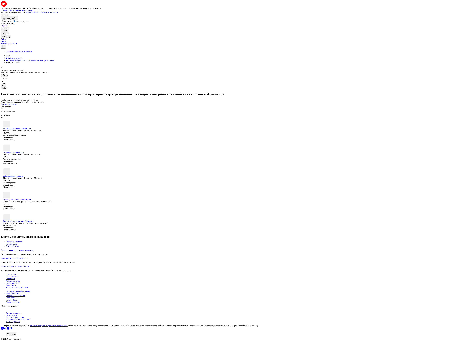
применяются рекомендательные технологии (48, 326)
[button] (3, 39)
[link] (5, 33)
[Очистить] (4, 75)
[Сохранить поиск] (3, 85)
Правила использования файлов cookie (42, 12)
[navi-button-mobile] (3, 47)
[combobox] (12, 70)
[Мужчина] (6, 124)
